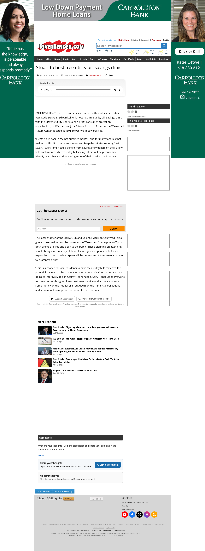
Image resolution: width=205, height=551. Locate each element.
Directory (163, 59)
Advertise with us (107, 40)
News (57, 59)
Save (110, 75)
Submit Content (140, 40)
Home (40, 59)
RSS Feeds (129, 524)
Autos (139, 59)
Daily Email (124, 40)
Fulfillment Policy (159, 524)
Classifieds (128, 59)
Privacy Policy (146, 524)
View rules (41, 455)
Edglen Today (110, 528)
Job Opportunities (70, 524)
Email (99, 499)
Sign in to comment (108, 464)
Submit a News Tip (63, 491)
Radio (166, 40)
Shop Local (115, 59)
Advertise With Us (55, 524)
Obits (74, 59)
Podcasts (156, 40)
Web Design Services (97, 524)
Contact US (110, 524)
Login (93, 499)
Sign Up (108, 50)
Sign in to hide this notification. (111, 206)
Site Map (120, 524)
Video (48, 59)
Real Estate (150, 59)
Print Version (44, 491)
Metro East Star (98, 528)
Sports (66, 59)
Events (83, 59)
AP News (102, 59)
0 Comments (95, 75)
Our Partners (83, 524)
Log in (98, 50)
